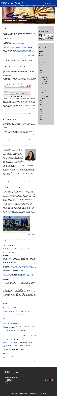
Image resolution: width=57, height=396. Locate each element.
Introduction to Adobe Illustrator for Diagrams (13, 335)
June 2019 (44, 88)
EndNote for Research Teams (9, 311)
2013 (41, 109)
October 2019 (44, 81)
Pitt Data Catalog (31, 51)
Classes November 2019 (10, 308)
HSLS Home (43, 5)
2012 (41, 111)
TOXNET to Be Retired (9, 120)
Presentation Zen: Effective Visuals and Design (12, 345)
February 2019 (45, 96)
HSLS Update (15, 3)
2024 (41, 66)
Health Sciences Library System (17, 2)
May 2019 (44, 90)
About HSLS (28, 5)
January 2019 (44, 98)
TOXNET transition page (29, 131)
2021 (41, 72)
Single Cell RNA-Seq (7, 320)
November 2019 (45, 79)
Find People (50, 3)
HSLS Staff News (8, 245)
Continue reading (32, 55)
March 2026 (41, 59)
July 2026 (41, 51)
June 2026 (41, 53)
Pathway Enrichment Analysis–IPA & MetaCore (12, 352)
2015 (41, 106)
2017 (41, 102)
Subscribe (14, 5)
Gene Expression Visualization (9, 330)
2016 (41, 104)
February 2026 (42, 61)
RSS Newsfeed (21, 5)
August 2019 (44, 85)
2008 (41, 119)
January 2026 (42, 62)
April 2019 (44, 92)
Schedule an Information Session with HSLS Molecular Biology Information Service (19, 34)
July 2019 (43, 87)
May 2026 (41, 55)
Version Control (6, 333)
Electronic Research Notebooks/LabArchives (15, 53)
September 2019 (45, 83)
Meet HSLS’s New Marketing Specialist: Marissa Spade (19, 146)
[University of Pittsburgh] (5, 2)
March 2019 (44, 94)
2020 (41, 74)
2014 (41, 108)
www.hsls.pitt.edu (7, 384)
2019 (41, 76)
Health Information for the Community (14, 188)
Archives (41, 121)
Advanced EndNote (7, 339)
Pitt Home (46, 3)
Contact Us (35, 5)
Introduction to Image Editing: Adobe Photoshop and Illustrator (16, 326)
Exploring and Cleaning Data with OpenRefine (12, 356)
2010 (41, 115)
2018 (41, 100)
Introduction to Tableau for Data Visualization (12, 316)
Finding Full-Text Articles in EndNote (14, 66)
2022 (41, 70)
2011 (41, 113)
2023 (41, 68)
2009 (41, 117)
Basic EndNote (6, 323)
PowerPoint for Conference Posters (10, 342)
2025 (41, 64)
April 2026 (41, 57)
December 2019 (45, 77)
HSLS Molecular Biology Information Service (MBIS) (15, 47)
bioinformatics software (21, 51)
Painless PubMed (6, 314)
